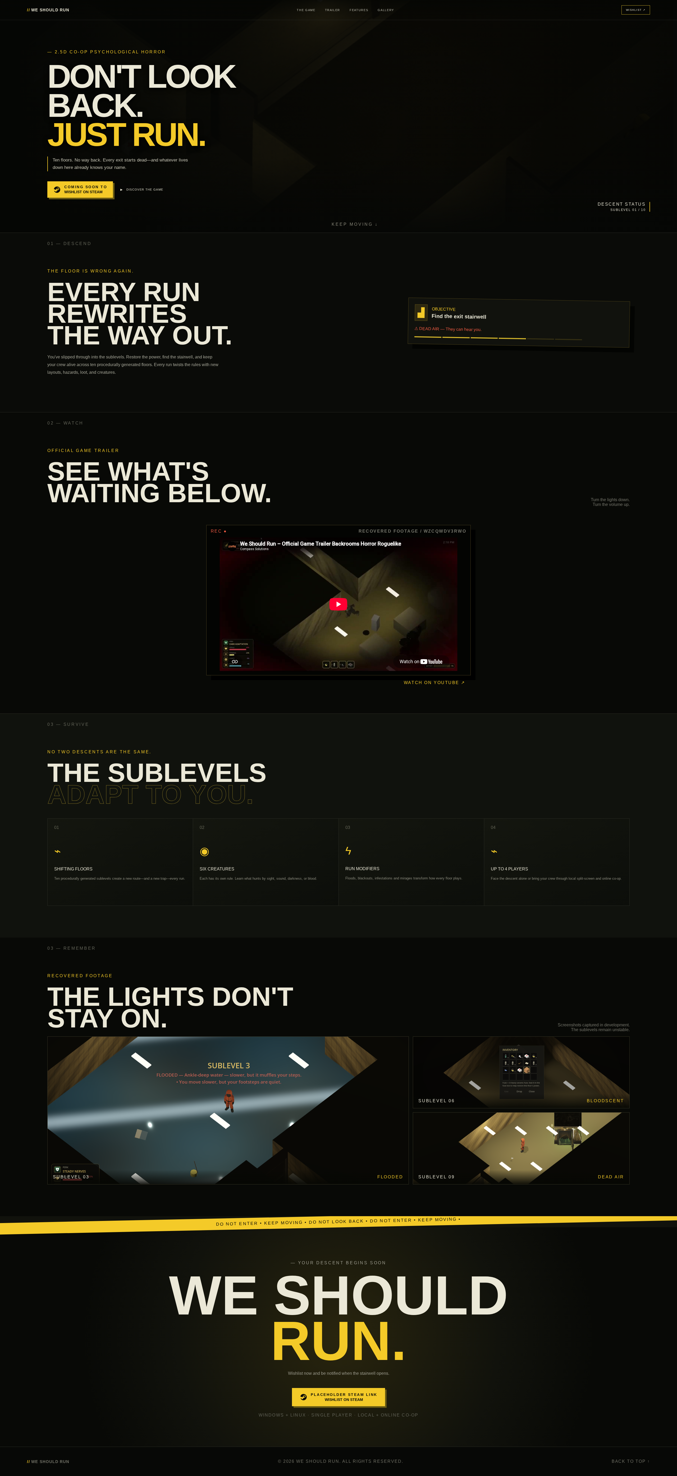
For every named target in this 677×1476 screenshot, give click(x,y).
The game (306, 10)
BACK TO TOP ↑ (631, 1461)
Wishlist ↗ (636, 9)
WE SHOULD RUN (48, 10)
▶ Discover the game (141, 189)
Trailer (332, 10)
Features (359, 10)
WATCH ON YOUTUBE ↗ (434, 682)
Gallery (386, 10)
